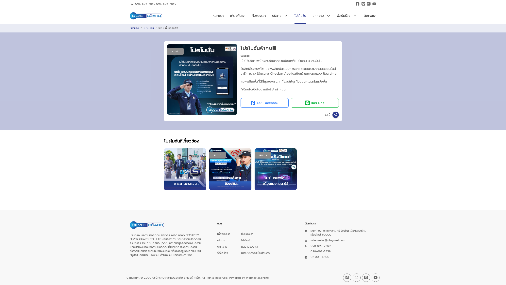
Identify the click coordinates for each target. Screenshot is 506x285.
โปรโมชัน (300, 15)
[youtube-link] (376, 278)
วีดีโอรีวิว (222, 253)
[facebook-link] (347, 278)
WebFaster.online (257, 278)
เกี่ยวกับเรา (237, 15)
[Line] (363, 4)
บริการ (221, 240)
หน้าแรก (218, 15)
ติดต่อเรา (370, 15)
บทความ (222, 247)
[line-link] (366, 278)
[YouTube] (374, 4)
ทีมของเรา (259, 15)
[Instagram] (369, 4)
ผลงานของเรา (249, 247)
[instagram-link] (357, 278)
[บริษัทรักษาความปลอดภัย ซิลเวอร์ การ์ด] (146, 16)
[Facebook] (358, 4)
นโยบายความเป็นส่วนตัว (255, 253)
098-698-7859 (145, 4)
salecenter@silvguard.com (328, 240)
